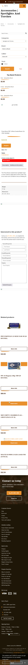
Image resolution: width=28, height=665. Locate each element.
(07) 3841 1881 (11, 236)
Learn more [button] (5, 659)
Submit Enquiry (7, 285)
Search (7, 69)
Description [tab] (5, 165)
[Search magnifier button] (26, 33)
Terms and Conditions (17, 650)
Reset (20, 68)
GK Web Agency (17, 652)
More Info (14, 349)
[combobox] (14, 41)
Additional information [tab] (16, 165)
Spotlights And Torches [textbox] (8, 41)
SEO (23, 652)
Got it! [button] (12, 662)
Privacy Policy (9, 650)
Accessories (11, 24)
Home (2, 24)
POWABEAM (5, 155)
